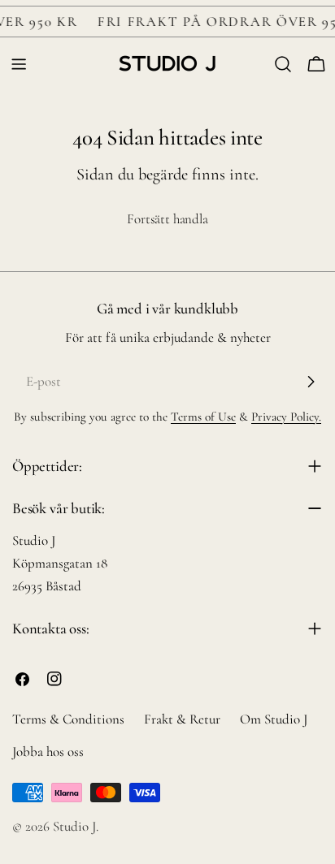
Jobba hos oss (48, 751)
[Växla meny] (18, 64)
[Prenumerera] (310, 381)
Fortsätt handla (167, 218)
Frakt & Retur (182, 719)
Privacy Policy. (286, 416)
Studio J (74, 826)
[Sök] (283, 64)
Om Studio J (273, 719)
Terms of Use (203, 416)
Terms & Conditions (68, 719)
